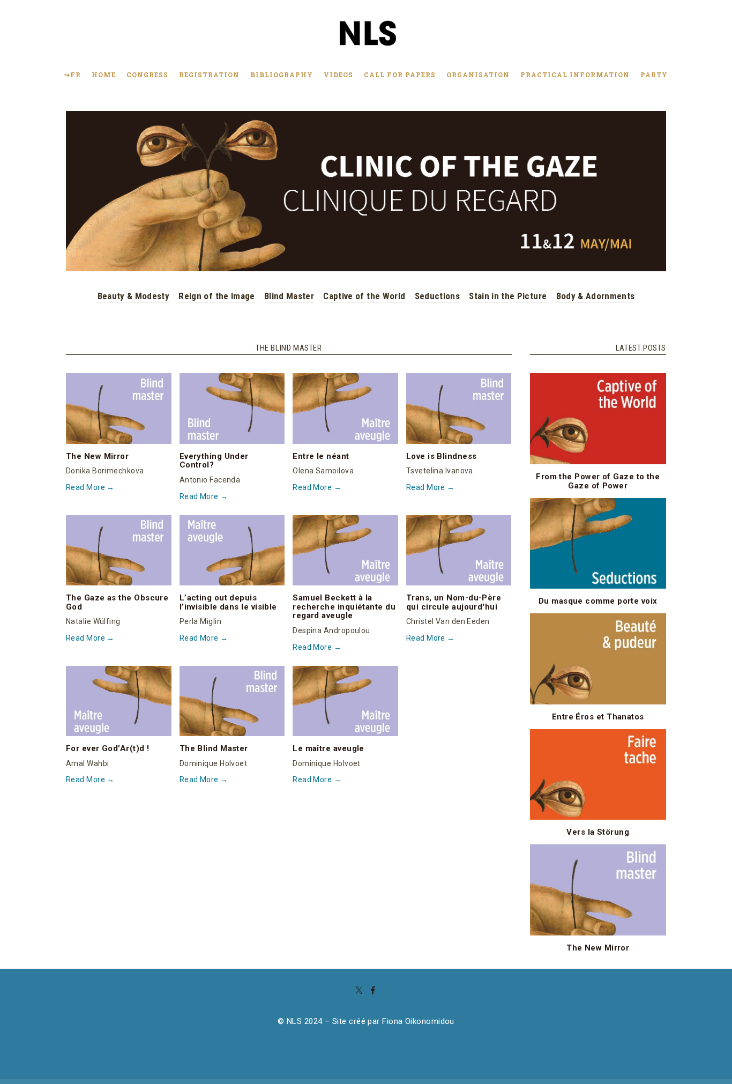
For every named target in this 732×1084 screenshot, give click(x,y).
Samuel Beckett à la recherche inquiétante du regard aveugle (344, 607)
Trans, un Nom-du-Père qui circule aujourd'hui (453, 602)
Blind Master (289, 296)
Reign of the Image (216, 296)
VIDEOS (338, 74)
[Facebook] (373, 990)
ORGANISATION (478, 74)
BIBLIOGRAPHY (281, 74)
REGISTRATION (209, 74)
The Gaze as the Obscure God (117, 602)
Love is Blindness (441, 456)
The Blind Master (214, 748)
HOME (104, 74)
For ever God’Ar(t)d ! (107, 748)
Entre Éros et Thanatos (598, 717)
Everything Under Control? (214, 460)
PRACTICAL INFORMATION (575, 74)
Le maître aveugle (328, 748)
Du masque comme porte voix (598, 601)
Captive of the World (364, 296)
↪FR (72, 74)
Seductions (437, 296)
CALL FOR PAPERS (400, 74)
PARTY (654, 74)
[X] (359, 990)
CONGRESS (147, 74)
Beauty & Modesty (133, 296)
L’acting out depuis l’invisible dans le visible (228, 602)
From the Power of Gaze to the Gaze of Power (598, 481)
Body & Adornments (595, 296)
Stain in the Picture (508, 296)
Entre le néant (321, 456)
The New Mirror (97, 456)
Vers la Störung (597, 832)
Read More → (90, 487)
